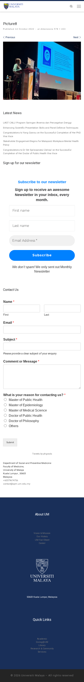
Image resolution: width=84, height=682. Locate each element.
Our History (42, 536)
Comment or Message (21, 361)
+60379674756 (10, 480)
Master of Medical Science (28, 410)
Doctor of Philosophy (24, 421)
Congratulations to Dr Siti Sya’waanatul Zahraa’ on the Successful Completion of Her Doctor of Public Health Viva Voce (37, 151)
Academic (42, 639)
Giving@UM (42, 642)
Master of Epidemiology (26, 405)
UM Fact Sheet (42, 540)
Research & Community (42, 648)
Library (42, 645)
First (6, 314)
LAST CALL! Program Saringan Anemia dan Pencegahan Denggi (37, 122)
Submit (10, 442)
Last (46, 314)
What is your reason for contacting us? (34, 395)
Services (42, 652)
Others (13, 426)
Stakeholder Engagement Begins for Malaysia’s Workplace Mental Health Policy (41, 143)
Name (8, 301)
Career (42, 543)
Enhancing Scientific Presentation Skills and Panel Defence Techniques (40, 127)
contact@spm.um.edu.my (16, 483)
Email (8, 322)
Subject (10, 339)
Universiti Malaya (33, 675)
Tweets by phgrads (42, 453)
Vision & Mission (42, 533)
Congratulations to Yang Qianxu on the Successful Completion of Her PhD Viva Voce (42, 134)
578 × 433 (59, 29)
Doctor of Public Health (25, 415)
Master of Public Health (25, 400)
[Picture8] (42, 71)
